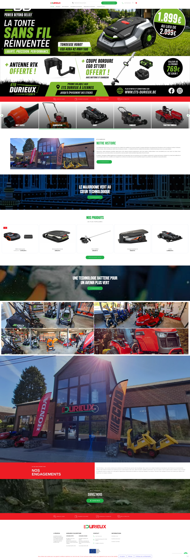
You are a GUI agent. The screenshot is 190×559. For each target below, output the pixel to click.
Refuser (130, 556)
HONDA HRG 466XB (170, 249)
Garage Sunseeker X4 (20, 249)
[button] (2, 49)
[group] (20, 115)
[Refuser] (187, 556)
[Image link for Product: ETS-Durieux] (20, 236)
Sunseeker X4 (132, 249)
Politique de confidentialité (143, 556)
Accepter (122, 556)
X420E (57, 249)
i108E (95, 249)
